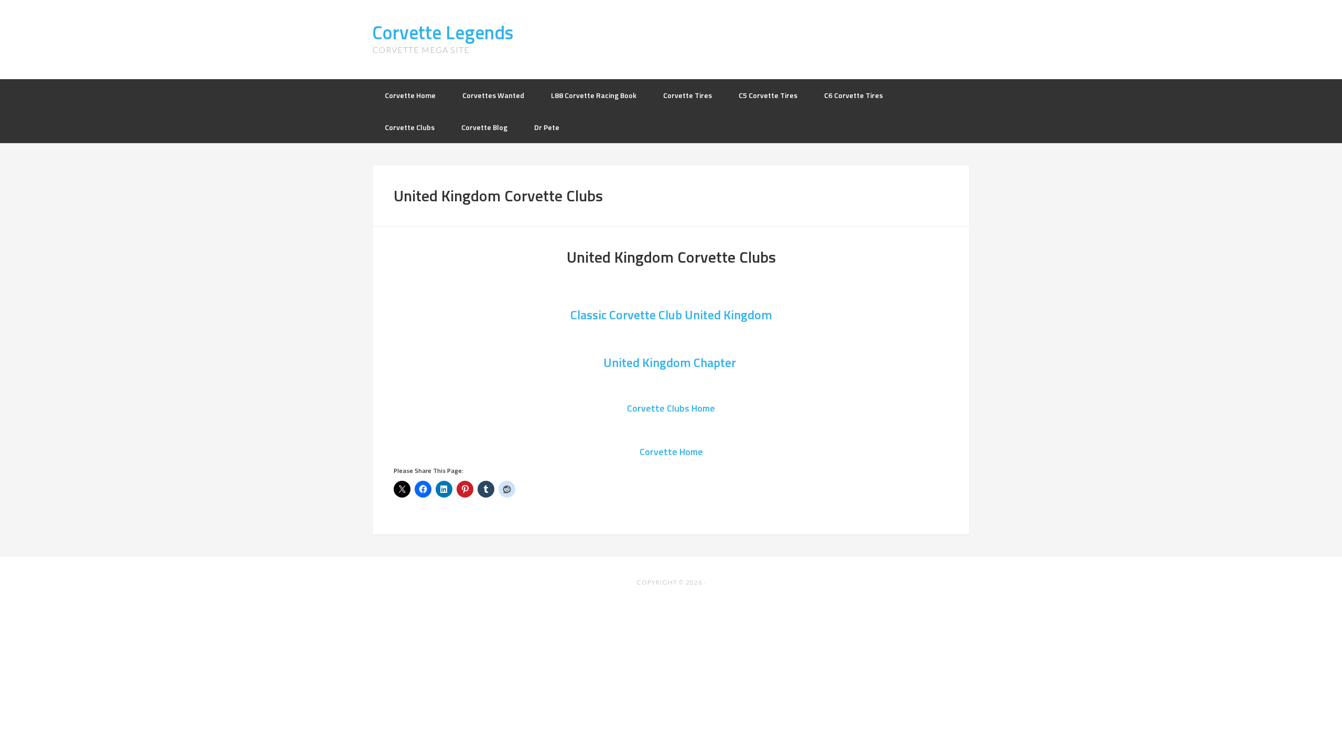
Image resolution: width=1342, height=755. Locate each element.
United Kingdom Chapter (671, 362)
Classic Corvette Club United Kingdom (671, 314)
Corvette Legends (442, 32)
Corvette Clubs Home (671, 408)
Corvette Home (671, 452)
